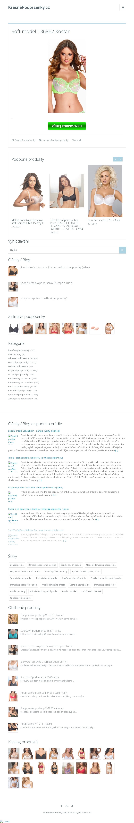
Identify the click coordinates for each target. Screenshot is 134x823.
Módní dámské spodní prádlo (44, 591)
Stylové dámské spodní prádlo (86, 571)
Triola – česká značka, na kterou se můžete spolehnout (35, 457)
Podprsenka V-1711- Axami (36, 724)
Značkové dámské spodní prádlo (106, 578)
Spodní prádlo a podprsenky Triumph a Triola (46, 283)
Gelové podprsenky (18, 366)
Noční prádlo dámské (91, 591)
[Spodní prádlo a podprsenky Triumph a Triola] (13, 286)
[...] (116, 450)
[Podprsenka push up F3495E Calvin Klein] (13, 696)
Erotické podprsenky (18, 362)
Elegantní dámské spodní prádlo (25, 571)
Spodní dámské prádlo (21, 578)
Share (75, 140)
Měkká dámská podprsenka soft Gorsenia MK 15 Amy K (27, 221)
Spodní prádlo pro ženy (56, 571)
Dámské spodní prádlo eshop (42, 565)
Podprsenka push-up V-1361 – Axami (41, 615)
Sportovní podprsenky (19, 394)
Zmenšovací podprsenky (20, 398)
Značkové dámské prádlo (74, 578)
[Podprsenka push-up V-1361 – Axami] (13, 619)
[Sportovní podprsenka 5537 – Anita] (13, 634)
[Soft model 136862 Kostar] (67, 75)
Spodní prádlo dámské (21, 598)
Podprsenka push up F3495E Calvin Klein (43, 693)
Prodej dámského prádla (53, 584)
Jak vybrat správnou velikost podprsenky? (43, 298)
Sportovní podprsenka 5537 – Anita (40, 630)
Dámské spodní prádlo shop (23, 584)
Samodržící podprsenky (20, 390)
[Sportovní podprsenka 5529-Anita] (13, 681)
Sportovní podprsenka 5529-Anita (39, 677)
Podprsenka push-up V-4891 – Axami (41, 708)
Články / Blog (14, 354)
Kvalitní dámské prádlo (47, 578)
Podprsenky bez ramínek (20, 382)
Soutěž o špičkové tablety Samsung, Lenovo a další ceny (35, 530)
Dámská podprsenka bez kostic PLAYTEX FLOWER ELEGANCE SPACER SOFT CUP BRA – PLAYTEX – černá (66, 224)
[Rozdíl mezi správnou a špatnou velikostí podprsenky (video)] (13, 271)
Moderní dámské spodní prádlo (101, 565)
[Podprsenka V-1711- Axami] (13, 727)
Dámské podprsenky (25, 140)
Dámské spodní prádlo (105, 584)
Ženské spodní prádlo (71, 565)
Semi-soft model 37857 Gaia (104, 220)
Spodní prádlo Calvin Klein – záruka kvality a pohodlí (34, 430)
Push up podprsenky (18, 386)
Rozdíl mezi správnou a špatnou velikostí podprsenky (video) (55, 267)
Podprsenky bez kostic (19, 378)
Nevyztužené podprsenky (55, 140)
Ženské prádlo (17, 565)
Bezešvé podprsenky (18, 350)
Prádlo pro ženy (17, 591)
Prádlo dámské (69, 591)
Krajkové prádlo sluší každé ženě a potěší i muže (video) (35, 487)
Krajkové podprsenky (19, 370)
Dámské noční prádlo (80, 584)
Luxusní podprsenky (18, 374)
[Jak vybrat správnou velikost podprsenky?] (13, 302)
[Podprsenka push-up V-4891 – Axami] (13, 712)
